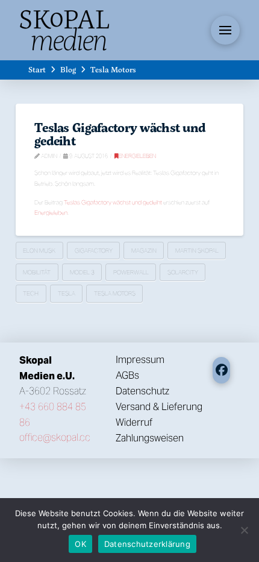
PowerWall (131, 272)
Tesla (66, 293)
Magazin (144, 250)
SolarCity (182, 272)
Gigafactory (94, 250)
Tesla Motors (115, 293)
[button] (225, 30)
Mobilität (37, 272)
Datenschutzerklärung (147, 544)
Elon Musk (39, 250)
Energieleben (137, 156)
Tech (31, 293)
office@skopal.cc (54, 437)
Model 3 (82, 272)
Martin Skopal (197, 250)
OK (80, 544)
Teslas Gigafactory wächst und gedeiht (119, 134)
